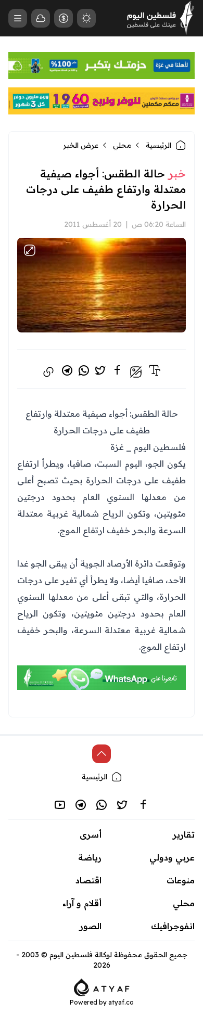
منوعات (181, 880)
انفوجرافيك (173, 926)
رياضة (90, 857)
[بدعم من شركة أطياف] (102, 986)
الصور (91, 926)
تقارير (184, 834)
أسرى (91, 834)
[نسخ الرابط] (48, 372)
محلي (122, 145)
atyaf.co (121, 1002)
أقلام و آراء (82, 903)
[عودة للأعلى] (101, 753)
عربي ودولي (172, 857)
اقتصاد (88, 880)
